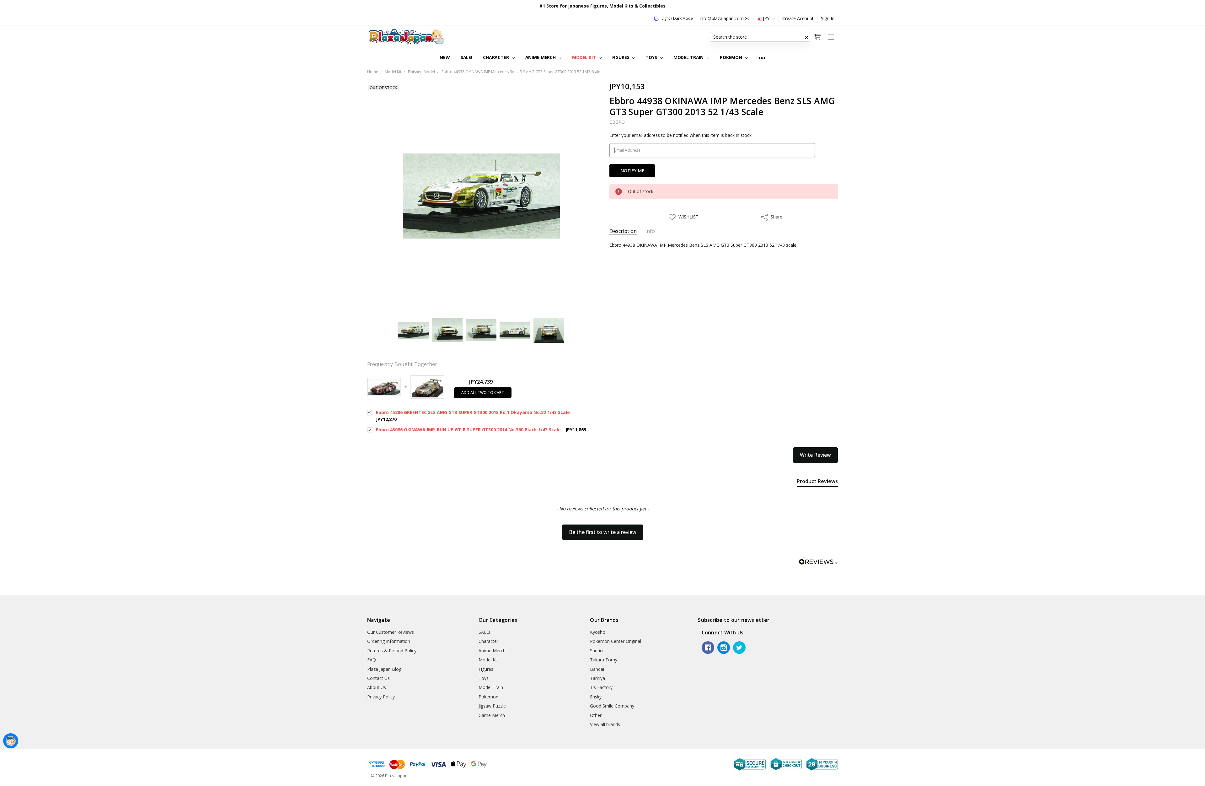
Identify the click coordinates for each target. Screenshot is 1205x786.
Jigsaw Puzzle (492, 706)
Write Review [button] (815, 454)
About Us (376, 687)
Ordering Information (388, 641)
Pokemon (731, 57)
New (445, 57)
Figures (621, 57)
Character (496, 57)
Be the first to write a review (602, 532)
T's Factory (601, 687)
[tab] (817, 482)
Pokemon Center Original (615, 641)
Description (623, 231)
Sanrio (596, 651)
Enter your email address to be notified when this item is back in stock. (680, 135)
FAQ (371, 660)
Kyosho (597, 632)
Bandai (597, 669)
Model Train (689, 57)
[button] (806, 37)
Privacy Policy (381, 697)
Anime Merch (541, 57)
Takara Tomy (603, 660)
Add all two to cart (482, 392)
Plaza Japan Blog (384, 669)
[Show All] (762, 58)
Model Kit (584, 57)
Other (596, 715)
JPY (766, 18)
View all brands (605, 724)
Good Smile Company (612, 706)
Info (650, 231)
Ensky (596, 697)
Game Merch (492, 715)
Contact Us (378, 678)
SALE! (466, 57)
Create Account (798, 18)
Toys (651, 57)
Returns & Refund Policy (391, 651)
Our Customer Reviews (390, 632)
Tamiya (597, 678)
